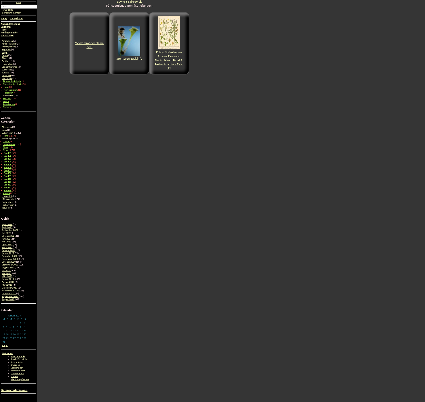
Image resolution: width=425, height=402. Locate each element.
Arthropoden (8, 47)
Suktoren (6, 70)
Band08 (8, 173)
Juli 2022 (6, 233)
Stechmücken (17, 362)
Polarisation (9, 104)
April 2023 (7, 227)
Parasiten (8, 93)
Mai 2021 (6, 242)
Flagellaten (7, 64)
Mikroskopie (8, 199)
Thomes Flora (17, 374)
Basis (4, 130)
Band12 (8, 185)
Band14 (8, 190)
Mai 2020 (6, 273)
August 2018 (8, 282)
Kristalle (7, 99)
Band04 (8, 162)
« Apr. (5, 345)
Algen (4, 58)
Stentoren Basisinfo (129, 58)
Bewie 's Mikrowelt (129, 2)
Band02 (8, 156)
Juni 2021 (7, 239)
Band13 (8, 188)
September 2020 (10, 265)
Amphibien (7, 41)
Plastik (6, 101)
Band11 (8, 182)
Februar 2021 (8, 250)
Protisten (6, 75)
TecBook (6, 208)
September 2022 (10, 230)
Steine (6, 107)
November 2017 (10, 291)
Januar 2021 (8, 253)
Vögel (4, 52)
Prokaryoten (8, 205)
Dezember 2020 (9, 256)
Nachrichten (8, 202)
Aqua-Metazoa (9, 44)
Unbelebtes (7, 96)
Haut (6, 87)
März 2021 (7, 247)
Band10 (8, 179)
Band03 (8, 159)
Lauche (6, 142)
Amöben (6, 61)
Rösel (5, 147)
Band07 (8, 170)
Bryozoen (15, 365)
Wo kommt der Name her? (89, 45)
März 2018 (7, 285)
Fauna (5, 55)
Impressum (6, 13)
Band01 (8, 153)
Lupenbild (7, 196)
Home (4, 10)
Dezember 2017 (9, 288)
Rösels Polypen (18, 371)
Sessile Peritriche (19, 359)
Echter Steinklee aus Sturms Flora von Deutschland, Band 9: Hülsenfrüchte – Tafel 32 (169, 60)
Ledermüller (9, 144)
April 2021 (7, 245)
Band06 (8, 167)
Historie (6, 139)
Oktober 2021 (9, 236)
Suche (18, 3)
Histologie (7, 78)
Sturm (6, 150)
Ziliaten (5, 73)
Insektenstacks (18, 356)
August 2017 (8, 299)
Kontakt (17, 13)
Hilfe (10, 10)
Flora (5, 136)
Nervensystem (11, 90)
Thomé (6, 193)
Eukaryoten (7, 133)
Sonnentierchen (9, 67)
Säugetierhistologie (12, 84)
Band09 (8, 176)
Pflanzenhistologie (12, 81)
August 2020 (8, 268)
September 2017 (10, 296)
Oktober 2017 (9, 294)
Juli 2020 (6, 270)
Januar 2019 (8, 279)
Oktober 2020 (9, 262)
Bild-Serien (7, 353)
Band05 (8, 165)
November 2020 (10, 259)
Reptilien (6, 50)
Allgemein (7, 127)
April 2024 (7, 224)
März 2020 (7, 276)
